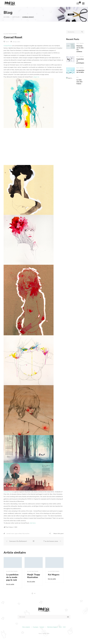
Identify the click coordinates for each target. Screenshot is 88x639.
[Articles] (33, 541)
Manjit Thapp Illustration (33, 576)
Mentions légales (52, 627)
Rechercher (82, 32)
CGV (64, 627)
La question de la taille (80, 71)
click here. (33, 523)
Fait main (80, 43)
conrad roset (10, 533)
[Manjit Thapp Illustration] (34, 562)
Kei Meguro (53, 574)
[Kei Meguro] (54, 562)
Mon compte (26, 627)
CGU (60, 627)
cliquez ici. (36, 77)
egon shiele (18, 533)
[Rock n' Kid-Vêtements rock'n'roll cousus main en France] (10, 3)
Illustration (25, 533)
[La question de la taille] (70, 70)
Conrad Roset (8, 46)
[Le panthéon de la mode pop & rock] (13, 562)
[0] (78, 4)
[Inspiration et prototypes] (70, 59)
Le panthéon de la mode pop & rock (12, 577)
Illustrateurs (10, 34)
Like (7, 41)
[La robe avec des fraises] (70, 80)
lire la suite (10, 584)
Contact (42, 627)
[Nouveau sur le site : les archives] (70, 46)
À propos (35, 627)
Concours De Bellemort (18, 541)
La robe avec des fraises (79, 82)
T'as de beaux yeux (50, 541)
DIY (77, 77)
